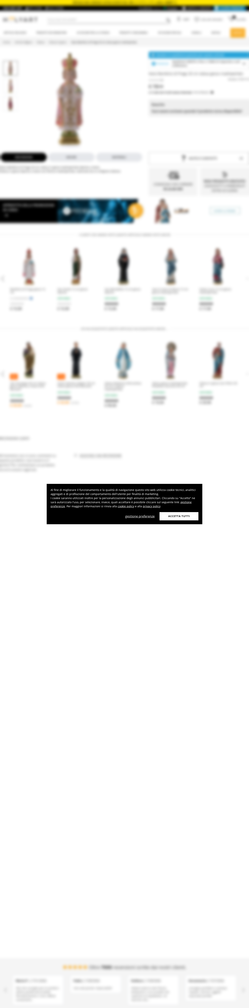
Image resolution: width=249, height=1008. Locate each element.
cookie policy (126, 506)
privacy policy (151, 506)
